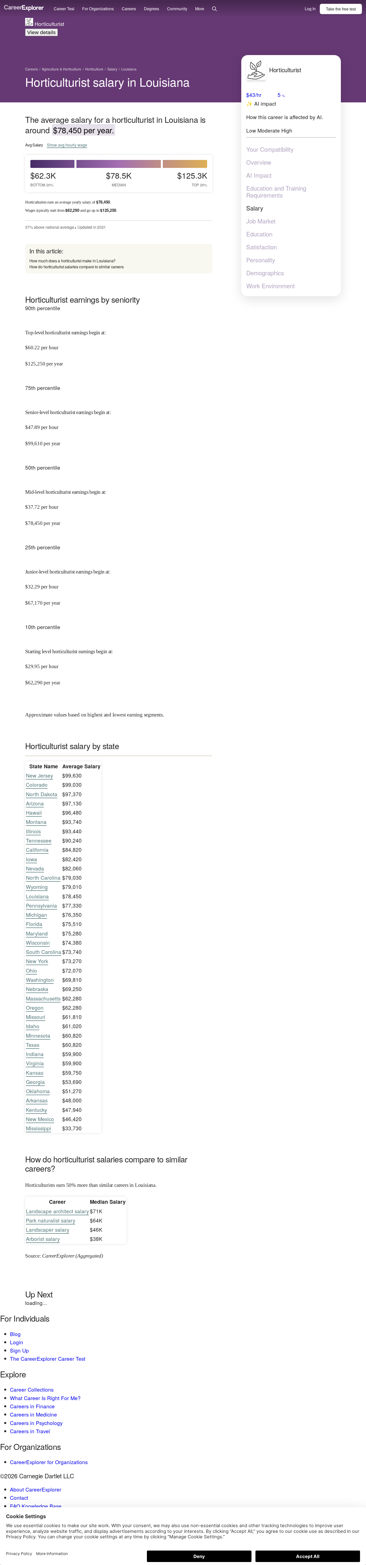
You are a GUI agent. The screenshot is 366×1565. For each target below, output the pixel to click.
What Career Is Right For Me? (45, 1398)
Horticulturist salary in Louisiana (107, 81)
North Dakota (41, 794)
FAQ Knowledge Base (35, 1506)
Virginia (35, 1063)
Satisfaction (261, 246)
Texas (32, 1044)
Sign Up (19, 1350)
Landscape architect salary (57, 1211)
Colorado (37, 784)
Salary (254, 208)
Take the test (341, 9)
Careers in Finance (32, 1406)
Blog (15, 1334)
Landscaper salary (47, 1229)
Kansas (34, 1072)
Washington (40, 979)
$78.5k (118, 178)
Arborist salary (43, 1238)
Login (16, 1342)
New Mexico (40, 1119)
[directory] (118, 259)
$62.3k (43, 178)
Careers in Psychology (36, 1422)
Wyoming (37, 886)
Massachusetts (43, 998)
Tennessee (39, 840)
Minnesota (38, 1035)
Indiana (35, 1054)
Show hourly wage (67, 145)
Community (177, 8)
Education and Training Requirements (276, 192)
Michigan (36, 914)
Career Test (64, 8)
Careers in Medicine (33, 1414)
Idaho (32, 1026)
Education (259, 233)
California (37, 849)
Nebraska (37, 989)
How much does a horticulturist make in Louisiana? (72, 261)
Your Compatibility (270, 149)
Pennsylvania (41, 905)
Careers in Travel (30, 1431)
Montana (36, 821)
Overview (258, 162)
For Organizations (98, 8)
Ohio (31, 970)
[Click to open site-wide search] (214, 9)
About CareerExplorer (35, 1489)
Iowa (31, 859)
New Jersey (39, 775)
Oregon (35, 1007)
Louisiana (37, 896)
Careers (129, 8)
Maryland (37, 933)
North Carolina (43, 877)
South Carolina (43, 951)
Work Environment (270, 285)
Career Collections (32, 1389)
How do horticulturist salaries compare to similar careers (76, 267)
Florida (34, 923)
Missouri (35, 1016)
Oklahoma (38, 1091)
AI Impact (259, 175)
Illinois (33, 831)
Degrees (151, 8)
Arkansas (37, 1100)
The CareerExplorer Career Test (47, 1358)
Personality (260, 259)
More (199, 8)
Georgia (35, 1081)
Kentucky (36, 1109)
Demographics (265, 272)
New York (37, 961)
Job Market (261, 220)
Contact (19, 1497)
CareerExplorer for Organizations (49, 1462)
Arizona (35, 803)
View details (41, 32)
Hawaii (34, 812)
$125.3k (192, 178)
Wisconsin (38, 942)
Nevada (35, 868)
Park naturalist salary (50, 1220)
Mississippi (38, 1128)
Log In (310, 8)
